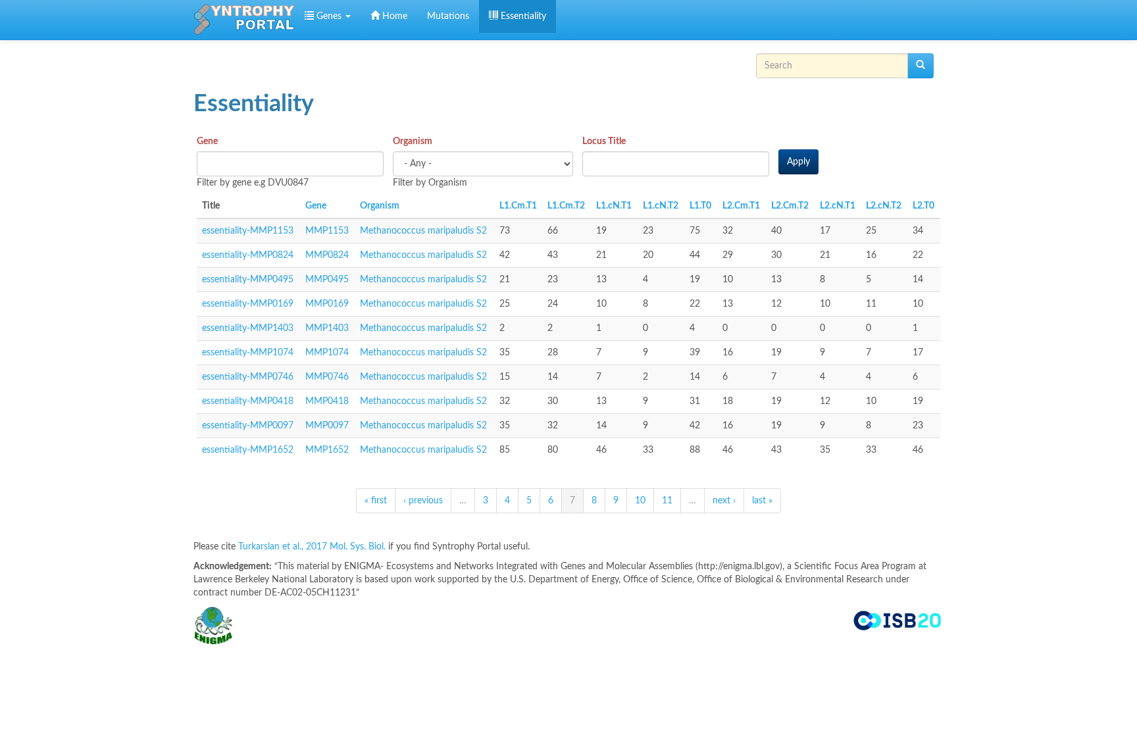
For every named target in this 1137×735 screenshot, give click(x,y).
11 (667, 500)
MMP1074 (327, 352)
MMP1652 (327, 450)
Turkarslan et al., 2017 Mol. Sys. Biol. (313, 546)
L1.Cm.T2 (566, 206)
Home (393, 16)
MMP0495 (327, 279)
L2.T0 (923, 206)
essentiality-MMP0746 (247, 377)
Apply (798, 161)
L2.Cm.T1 (741, 206)
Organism (412, 141)
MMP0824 (327, 255)
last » (762, 500)
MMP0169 (327, 304)
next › (724, 500)
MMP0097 (327, 425)
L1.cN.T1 (614, 206)
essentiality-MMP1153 (247, 231)
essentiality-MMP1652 (247, 450)
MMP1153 (327, 231)
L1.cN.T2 (660, 206)
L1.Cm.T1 (518, 206)
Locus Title (604, 141)
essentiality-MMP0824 (247, 255)
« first (376, 500)
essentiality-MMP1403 (247, 328)
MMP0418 (327, 401)
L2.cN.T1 (837, 206)
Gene (207, 141)
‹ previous (423, 500)
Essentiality (522, 16)
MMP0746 (327, 377)
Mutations (448, 16)
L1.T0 (700, 206)
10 (640, 500)
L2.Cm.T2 (790, 206)
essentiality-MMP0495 (247, 279)
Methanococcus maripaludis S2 (423, 231)
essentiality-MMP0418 (247, 401)
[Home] (244, 20)
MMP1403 (327, 328)
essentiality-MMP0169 (247, 304)
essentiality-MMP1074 (247, 352)
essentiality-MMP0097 (247, 425)
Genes (329, 16)
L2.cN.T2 (883, 206)
